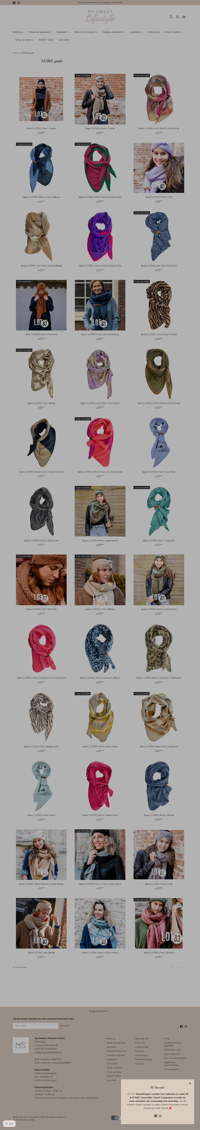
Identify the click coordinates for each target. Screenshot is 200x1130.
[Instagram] (160, 1115)
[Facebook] (155, 1115)
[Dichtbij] (190, 1083)
